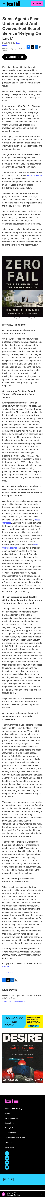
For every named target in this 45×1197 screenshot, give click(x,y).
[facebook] (7, 1153)
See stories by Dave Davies (13, 1002)
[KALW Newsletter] (22, 1021)
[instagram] (7, 1158)
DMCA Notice (9, 1147)
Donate (38, 3)
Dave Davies (9, 989)
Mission (7, 1113)
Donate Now (9, 1123)
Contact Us (9, 1142)
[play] (3, 1194)
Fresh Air (6, 966)
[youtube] (7, 1167)
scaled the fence (34, 175)
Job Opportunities (11, 1118)
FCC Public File (10, 1133)
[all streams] (42, 1194)
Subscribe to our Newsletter (15, 1138)
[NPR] (8, 1179)
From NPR (9, 973)
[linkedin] (7, 1162)
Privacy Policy (10, 1128)
